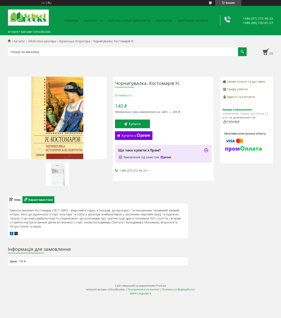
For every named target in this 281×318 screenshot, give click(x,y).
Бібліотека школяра (42, 41)
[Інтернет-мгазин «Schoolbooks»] (28, 17)
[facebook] (11, 234)
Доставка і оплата (193, 20)
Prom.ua (161, 285)
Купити (134, 124)
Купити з (129, 135)
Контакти (164, 20)
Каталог (90, 20)
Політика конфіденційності (178, 289)
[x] (16, 234)
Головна (71, 20)
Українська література (74, 41)
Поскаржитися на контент (143, 289)
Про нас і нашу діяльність (129, 20)
